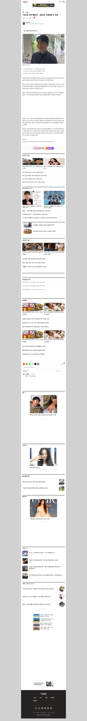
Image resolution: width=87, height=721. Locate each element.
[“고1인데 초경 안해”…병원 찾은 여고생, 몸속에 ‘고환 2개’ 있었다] (62, 589)
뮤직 (41, 697)
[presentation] (41, 419)
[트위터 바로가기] (39, 708)
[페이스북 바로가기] (36, 708)
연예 (23, 12)
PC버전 (52, 712)
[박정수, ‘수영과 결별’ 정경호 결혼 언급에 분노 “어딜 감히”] (62, 604)
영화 (46, 697)
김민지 (27, 22)
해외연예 (24, 496)
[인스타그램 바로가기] (45, 708)
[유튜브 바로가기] (42, 708)
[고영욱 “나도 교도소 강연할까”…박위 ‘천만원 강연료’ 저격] (62, 596)
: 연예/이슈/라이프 (27, 583)
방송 (23, 392)
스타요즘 (26, 12)
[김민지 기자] (23, 23)
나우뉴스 (24, 548)
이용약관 (37, 712)
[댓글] (33, 18)
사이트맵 (48, 712)
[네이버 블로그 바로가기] (51, 708)
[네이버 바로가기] (48, 708)
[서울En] (25, 2)
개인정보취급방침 (43, 712)
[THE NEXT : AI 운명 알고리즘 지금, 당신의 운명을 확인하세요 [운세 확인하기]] (43, 148)
